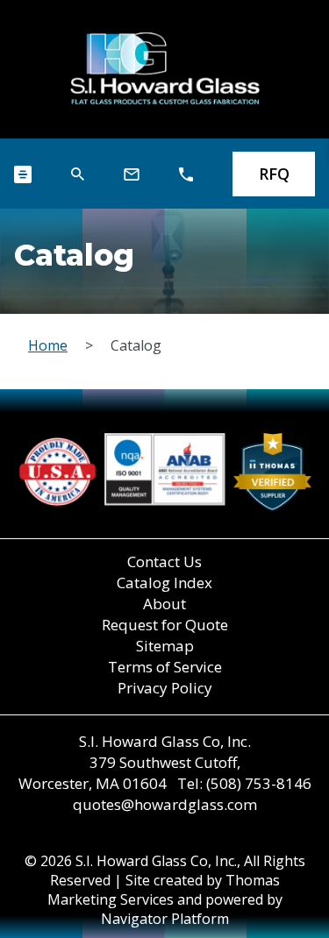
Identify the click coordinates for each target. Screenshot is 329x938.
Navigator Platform (165, 918)
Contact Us (164, 561)
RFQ (274, 173)
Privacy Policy (165, 688)
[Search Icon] (77, 174)
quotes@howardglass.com (165, 804)
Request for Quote (165, 625)
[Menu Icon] (23, 174)
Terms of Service (165, 667)
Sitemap (165, 646)
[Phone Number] (186, 174)
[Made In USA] (164, 472)
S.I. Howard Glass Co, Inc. (156, 860)
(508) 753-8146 (258, 783)
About (164, 603)
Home (48, 345)
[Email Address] (131, 174)
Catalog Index (164, 582)
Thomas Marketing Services (163, 889)
